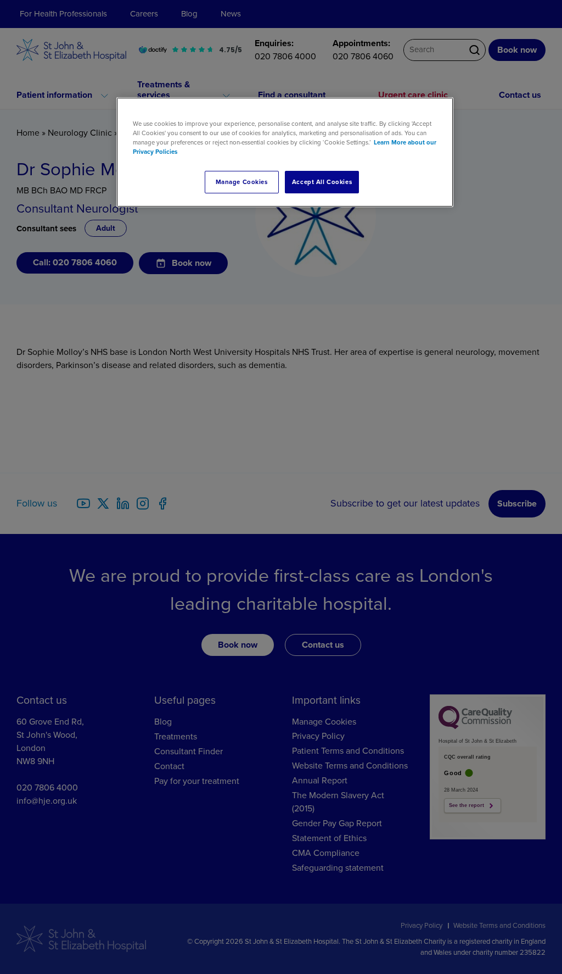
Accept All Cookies (322, 182)
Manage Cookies (242, 182)
